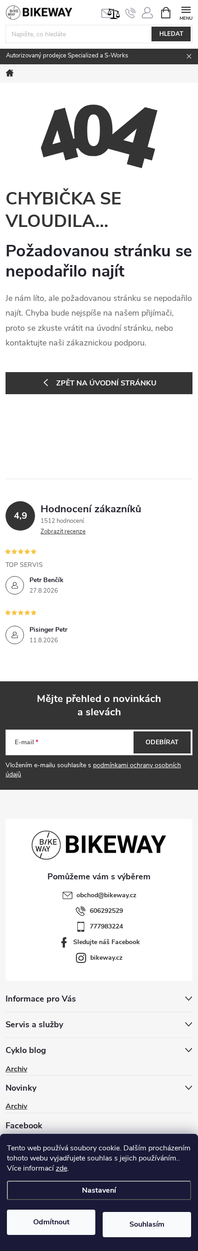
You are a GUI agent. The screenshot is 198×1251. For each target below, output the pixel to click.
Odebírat (162, 742)
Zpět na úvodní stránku (106, 383)
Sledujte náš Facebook (106, 942)
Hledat (171, 34)
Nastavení (99, 1190)
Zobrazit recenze (63, 531)
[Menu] (186, 12)
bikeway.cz (106, 957)
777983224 (106, 926)
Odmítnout (51, 1222)
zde (61, 1168)
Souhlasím (146, 1224)
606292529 (106, 910)
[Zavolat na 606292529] (130, 13)
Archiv (16, 1069)
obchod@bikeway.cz (106, 895)
